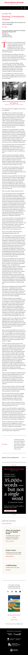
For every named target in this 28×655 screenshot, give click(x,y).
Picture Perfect (11, 550)
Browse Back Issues (7, 523)
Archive (14, 617)
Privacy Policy (14, 619)
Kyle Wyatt (8, 570)
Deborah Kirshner (10, 556)
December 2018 (6, 14)
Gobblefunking (11, 565)
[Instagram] (12, 592)
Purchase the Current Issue (14, 615)
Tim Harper (4, 26)
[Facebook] (16, 592)
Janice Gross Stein (10, 541)
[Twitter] (8, 592)
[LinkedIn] (20, 592)
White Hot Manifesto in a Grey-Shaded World (13, 532)
